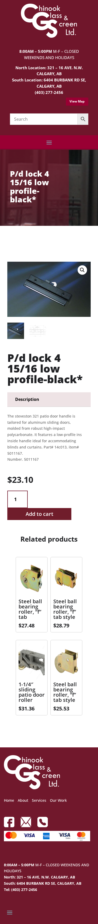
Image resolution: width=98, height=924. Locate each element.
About (23, 800)
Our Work (58, 800)
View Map (77, 101)
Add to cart (39, 513)
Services (39, 800)
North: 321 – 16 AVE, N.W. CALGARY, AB (39, 877)
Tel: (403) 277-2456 (20, 889)
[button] (82, 270)
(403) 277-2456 (49, 92)
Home (9, 800)
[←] (11, 240)
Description (27, 399)
